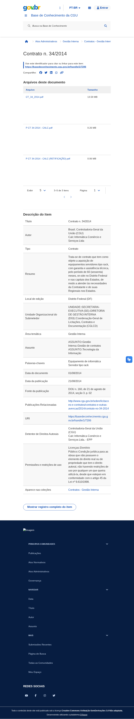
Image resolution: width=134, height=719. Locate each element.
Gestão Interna (71, 41)
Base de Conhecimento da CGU (54, 15)
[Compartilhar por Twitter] (54, 695)
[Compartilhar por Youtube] (26, 695)
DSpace (83, 715)
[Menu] (25, 15)
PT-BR (73, 7)
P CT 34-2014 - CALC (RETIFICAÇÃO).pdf (48, 158)
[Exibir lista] (44, 190)
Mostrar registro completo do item (49, 506)
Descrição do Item (37, 214)
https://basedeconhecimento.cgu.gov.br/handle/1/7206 (55, 66)
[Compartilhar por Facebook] (35, 695)
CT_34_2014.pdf (34, 97)
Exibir (30, 190)
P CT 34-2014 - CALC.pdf (39, 127)
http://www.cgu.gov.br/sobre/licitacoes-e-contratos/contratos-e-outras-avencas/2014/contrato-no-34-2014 (88, 405)
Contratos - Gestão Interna (98, 41)
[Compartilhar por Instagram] (45, 695)
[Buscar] (105, 25)
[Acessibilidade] (89, 7)
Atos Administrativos (46, 41)
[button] (102, 7)
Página (83, 190)
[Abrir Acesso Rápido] (60, 7)
